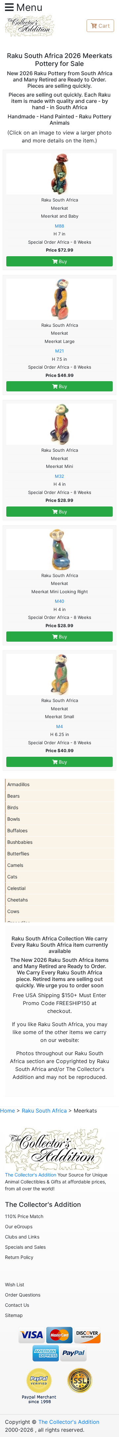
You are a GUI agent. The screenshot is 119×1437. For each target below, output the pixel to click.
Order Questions (22, 1295)
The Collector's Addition (30, 1174)
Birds (12, 807)
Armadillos (18, 784)
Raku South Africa (44, 1110)
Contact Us (17, 1305)
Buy (62, 261)
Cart (104, 25)
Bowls (13, 819)
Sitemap (14, 1315)
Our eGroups (18, 1226)
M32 (59, 476)
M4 (59, 726)
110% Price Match (24, 1216)
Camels (15, 865)
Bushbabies (19, 842)
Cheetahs (17, 899)
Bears (13, 796)
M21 (59, 350)
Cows (13, 911)
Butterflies (18, 853)
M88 (59, 226)
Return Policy (19, 1257)
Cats (12, 876)
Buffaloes (17, 830)
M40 (59, 601)
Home (7, 1110)
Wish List (14, 1284)
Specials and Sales (25, 1247)
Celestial (16, 888)
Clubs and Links (22, 1236)
